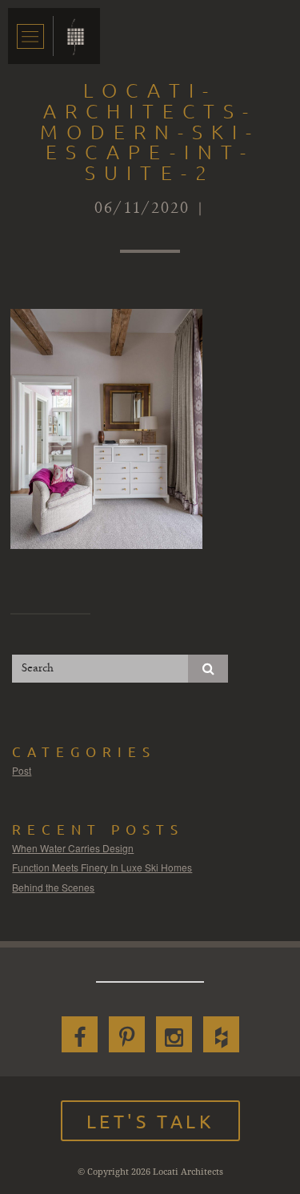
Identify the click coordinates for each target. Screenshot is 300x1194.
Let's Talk (150, 1120)
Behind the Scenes (53, 887)
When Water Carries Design (73, 848)
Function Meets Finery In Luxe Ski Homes (102, 867)
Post (21, 770)
